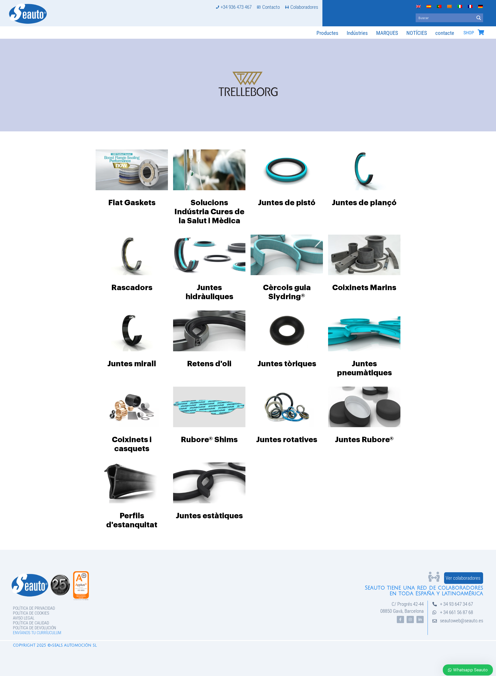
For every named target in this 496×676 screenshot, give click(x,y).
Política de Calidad (31, 623)
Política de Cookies (31, 613)
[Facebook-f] (400, 619)
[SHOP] (481, 32)
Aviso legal (23, 618)
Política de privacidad (34, 608)
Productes (327, 33)
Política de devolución (34, 627)
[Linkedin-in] (420, 619)
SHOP (468, 32)
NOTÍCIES (416, 33)
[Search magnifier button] (478, 17)
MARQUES (387, 33)
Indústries (357, 33)
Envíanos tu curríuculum (37, 632)
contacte (444, 33)
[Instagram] (410, 619)
